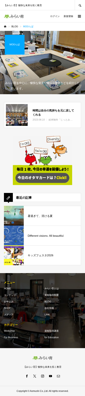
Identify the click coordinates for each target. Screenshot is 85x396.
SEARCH (80, 5)
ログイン (55, 16)
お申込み (8, 301)
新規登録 (68, 16)
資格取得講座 (51, 331)
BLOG (47, 301)
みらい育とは (51, 288)
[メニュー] (79, 16)
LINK (47, 314)
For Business (11, 337)
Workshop (9, 331)
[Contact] (58, 376)
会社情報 (49, 308)
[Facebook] (27, 376)
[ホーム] (5, 26)
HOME (7, 288)
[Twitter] (35, 376)
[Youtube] (50, 376)
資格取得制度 (51, 295)
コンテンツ (10, 295)
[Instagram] (42, 376)
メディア (8, 314)
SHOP (7, 308)
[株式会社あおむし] (14, 16)
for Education (51, 337)
